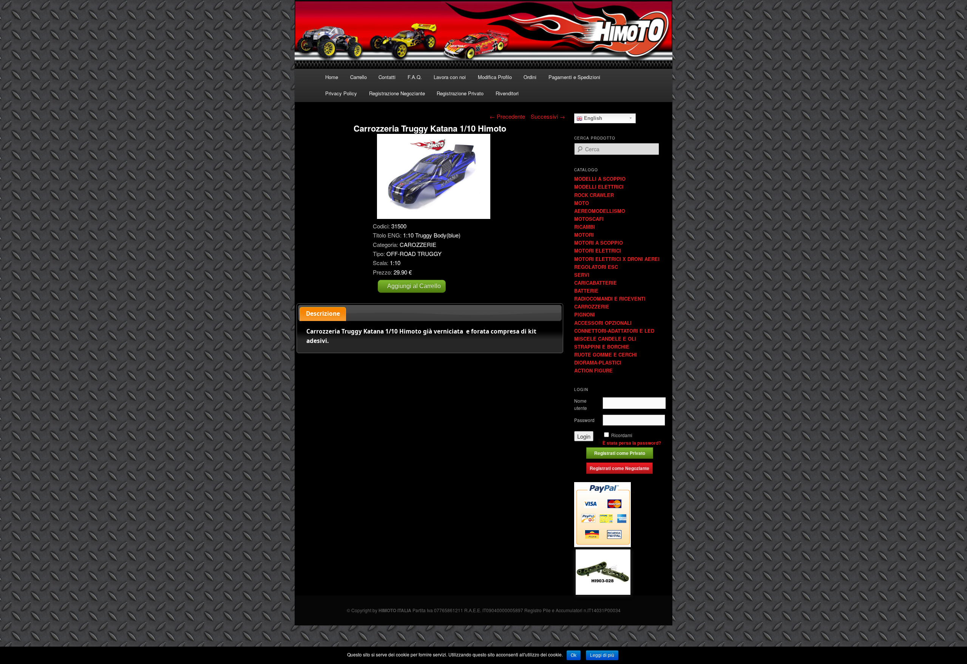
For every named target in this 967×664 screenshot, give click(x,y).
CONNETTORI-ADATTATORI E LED (614, 330)
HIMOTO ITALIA (394, 610)
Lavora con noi (450, 77)
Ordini (530, 77)
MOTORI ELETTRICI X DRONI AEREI (617, 258)
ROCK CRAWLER (594, 195)
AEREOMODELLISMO (599, 210)
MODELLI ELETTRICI (599, 186)
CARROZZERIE (591, 306)
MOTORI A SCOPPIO (598, 242)
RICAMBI (584, 226)
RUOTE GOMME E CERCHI (605, 354)
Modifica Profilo (495, 77)
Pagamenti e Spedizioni (574, 77)
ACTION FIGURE (593, 370)
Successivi (548, 116)
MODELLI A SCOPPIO (600, 178)
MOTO (581, 202)
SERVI (581, 274)
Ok (573, 655)
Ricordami (621, 435)
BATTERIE (586, 290)
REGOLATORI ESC (596, 266)
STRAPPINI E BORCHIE (601, 346)
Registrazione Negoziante (397, 93)
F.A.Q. (415, 77)
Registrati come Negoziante (619, 468)
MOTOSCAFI (589, 218)
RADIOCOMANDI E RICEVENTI (610, 298)
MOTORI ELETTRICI (597, 250)
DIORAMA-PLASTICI (597, 362)
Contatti (386, 77)
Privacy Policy (341, 93)
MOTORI (584, 234)
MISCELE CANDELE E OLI (605, 338)
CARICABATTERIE (595, 282)
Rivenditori (507, 93)
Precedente (507, 116)
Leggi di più (602, 655)
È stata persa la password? (631, 442)
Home (331, 77)
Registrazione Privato (460, 93)
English (592, 118)
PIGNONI (584, 314)
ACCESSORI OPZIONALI (603, 322)
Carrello (358, 77)
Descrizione (323, 314)
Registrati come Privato (619, 453)
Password (584, 420)
